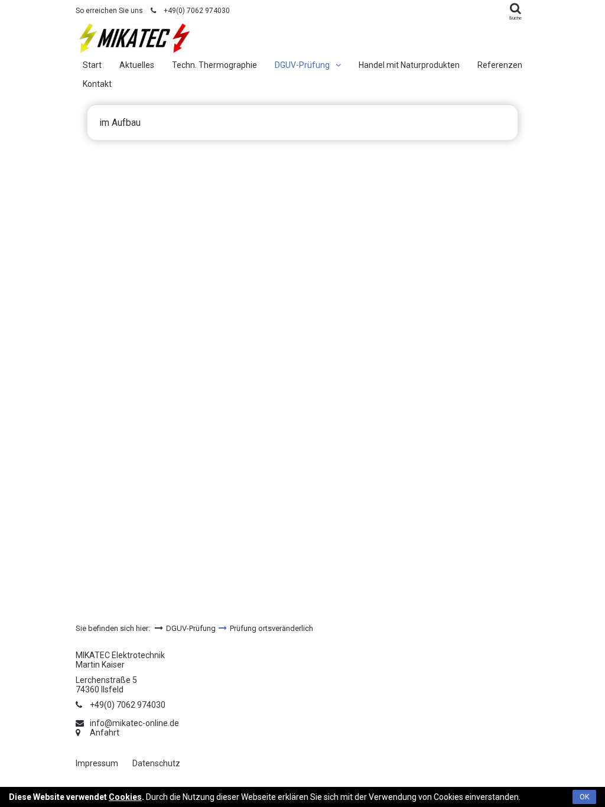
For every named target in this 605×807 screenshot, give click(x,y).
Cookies (125, 797)
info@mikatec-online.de (134, 723)
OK (584, 797)
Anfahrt (104, 732)
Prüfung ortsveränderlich (271, 628)
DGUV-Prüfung (191, 628)
